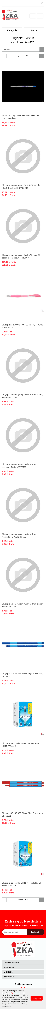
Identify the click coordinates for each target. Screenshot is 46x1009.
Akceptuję (36, 998)
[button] (23, 962)
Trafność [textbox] (6, 49)
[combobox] (23, 49)
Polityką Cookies (14, 993)
